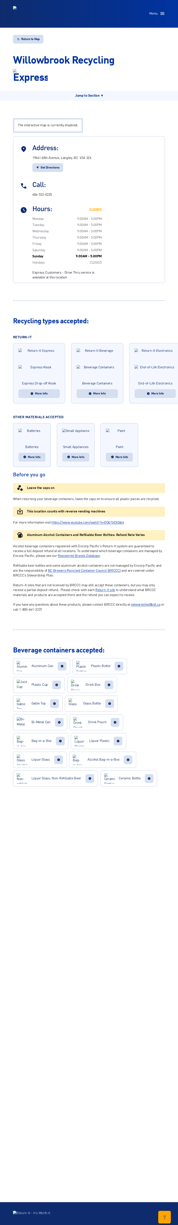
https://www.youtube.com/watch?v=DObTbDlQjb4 (87, 522)
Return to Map (30, 39)
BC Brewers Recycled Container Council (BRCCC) (84, 571)
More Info (41, 393)
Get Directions (50, 167)
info (62, 666)
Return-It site (105, 590)
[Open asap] (164, 1217)
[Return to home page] (31, 14)
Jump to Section (87, 96)
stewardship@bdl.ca (145, 605)
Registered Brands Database (79, 556)
